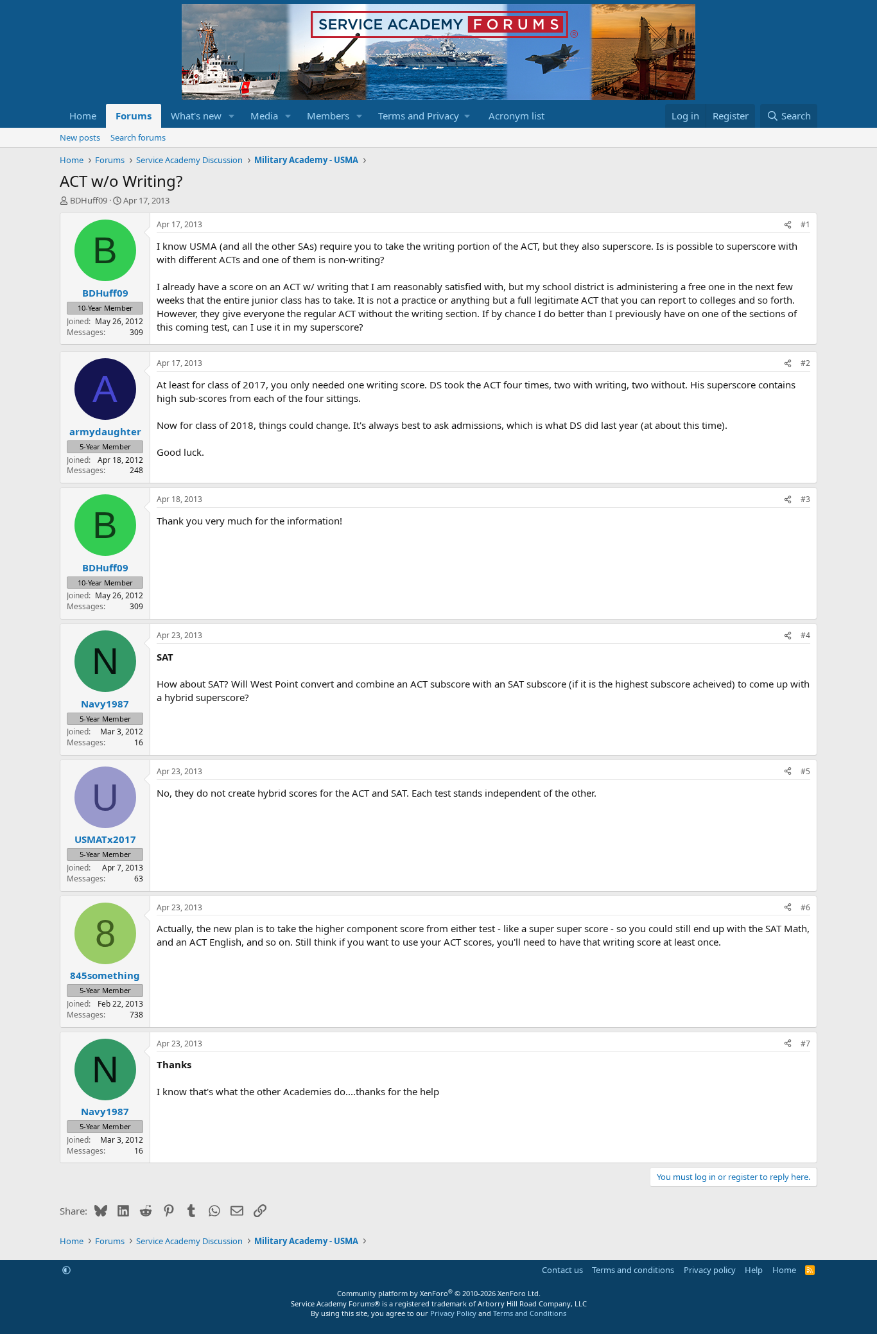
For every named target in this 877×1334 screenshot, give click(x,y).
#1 (805, 224)
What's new (196, 115)
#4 (805, 635)
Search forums (138, 137)
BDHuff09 (88, 200)
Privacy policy (710, 1270)
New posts (80, 137)
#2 (805, 363)
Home (82, 115)
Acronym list (516, 115)
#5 (805, 771)
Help (754, 1270)
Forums (134, 115)
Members (328, 115)
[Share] (787, 225)
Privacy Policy (453, 1313)
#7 (805, 1043)
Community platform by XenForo (439, 1293)
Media (264, 115)
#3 (805, 499)
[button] (232, 116)
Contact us (562, 1270)
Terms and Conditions (529, 1313)
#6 (805, 907)
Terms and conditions (633, 1270)
